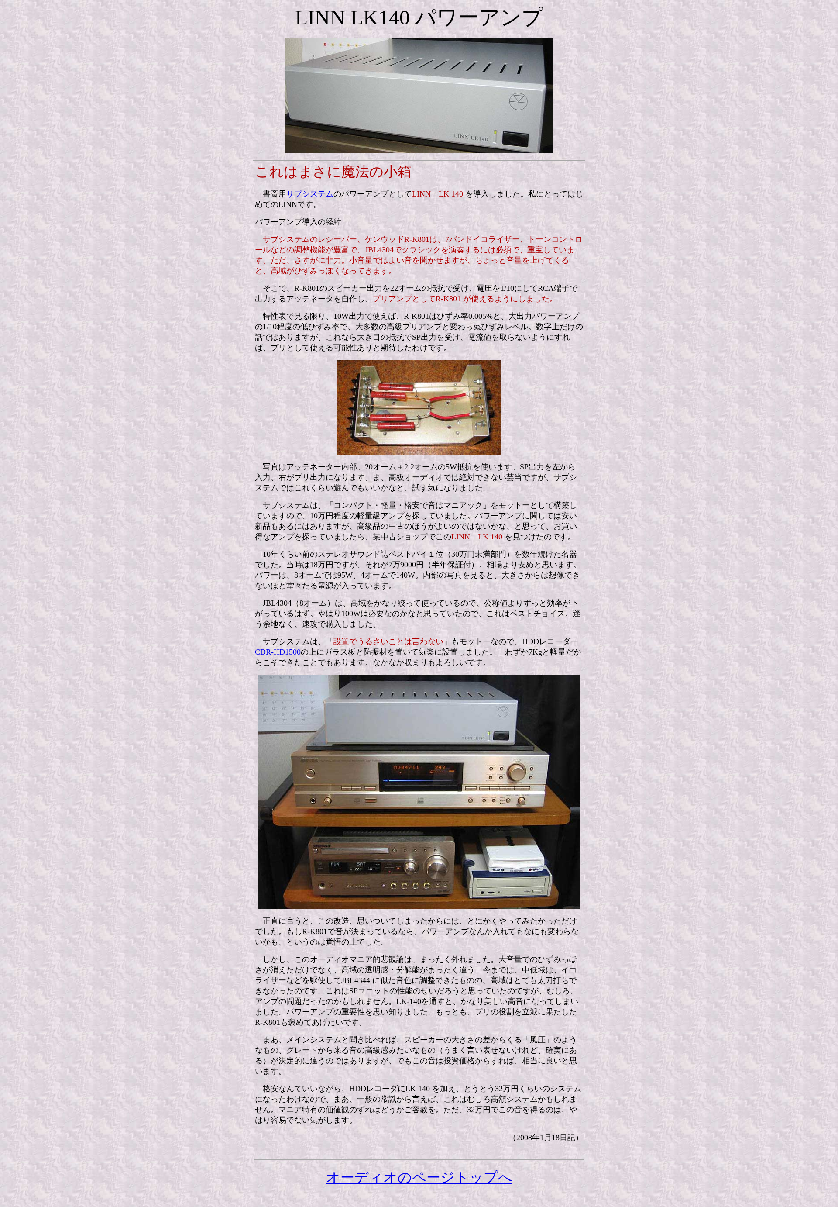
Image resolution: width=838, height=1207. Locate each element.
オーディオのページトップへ (419, 1177)
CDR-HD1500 (278, 652)
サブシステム (309, 194)
